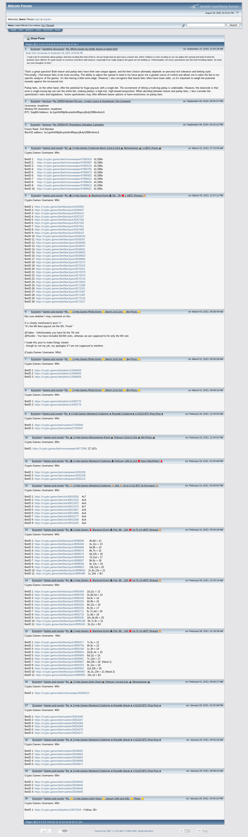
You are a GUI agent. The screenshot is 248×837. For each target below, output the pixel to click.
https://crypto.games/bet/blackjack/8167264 (59, 219)
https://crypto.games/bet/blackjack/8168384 (60, 242)
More (57, 30)
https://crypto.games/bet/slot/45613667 (57, 509)
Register (48, 30)
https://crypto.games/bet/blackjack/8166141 (59, 213)
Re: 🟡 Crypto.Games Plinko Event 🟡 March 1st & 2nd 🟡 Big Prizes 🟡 (103, 311)
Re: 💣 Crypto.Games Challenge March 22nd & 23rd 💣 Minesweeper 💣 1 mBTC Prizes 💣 (113, 148)
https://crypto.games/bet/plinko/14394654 (58, 370)
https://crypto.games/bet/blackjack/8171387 (60, 295)
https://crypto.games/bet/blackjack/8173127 (60, 301)
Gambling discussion (53, 49)
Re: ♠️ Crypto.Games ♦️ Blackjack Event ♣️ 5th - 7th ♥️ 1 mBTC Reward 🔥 (105, 195)
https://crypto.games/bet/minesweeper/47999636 (64, 182)
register (47, 19)
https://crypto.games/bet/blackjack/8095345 (59, 617)
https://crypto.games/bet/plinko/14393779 (58, 404)
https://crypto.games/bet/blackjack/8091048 (59, 648)
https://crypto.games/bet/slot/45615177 (57, 516)
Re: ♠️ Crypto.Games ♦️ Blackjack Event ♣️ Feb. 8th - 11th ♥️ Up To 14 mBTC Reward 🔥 (113, 529)
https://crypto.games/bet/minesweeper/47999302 (64, 175)
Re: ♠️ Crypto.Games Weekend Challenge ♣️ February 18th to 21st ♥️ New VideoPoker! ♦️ (114, 461)
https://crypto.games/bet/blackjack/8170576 (60, 275)
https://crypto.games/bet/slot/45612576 (57, 506)
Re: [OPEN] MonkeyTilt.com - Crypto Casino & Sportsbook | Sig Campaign (92, 101)
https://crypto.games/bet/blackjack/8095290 (60, 621)
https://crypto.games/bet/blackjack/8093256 (59, 604)
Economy (35, 49)
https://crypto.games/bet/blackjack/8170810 (60, 282)
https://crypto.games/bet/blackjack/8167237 (59, 216)
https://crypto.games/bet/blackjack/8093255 (59, 608)
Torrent (50, 25)
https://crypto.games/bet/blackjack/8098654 (60, 570)
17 (72, 44)
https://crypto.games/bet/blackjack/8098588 (59, 540)
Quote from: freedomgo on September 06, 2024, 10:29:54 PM (54, 53)
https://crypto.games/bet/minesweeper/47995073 (64, 172)
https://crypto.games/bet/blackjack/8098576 (59, 550)
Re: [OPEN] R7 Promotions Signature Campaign (78, 124)
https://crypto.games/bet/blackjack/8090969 (59, 655)
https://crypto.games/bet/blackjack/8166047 (59, 210)
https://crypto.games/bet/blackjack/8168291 (60, 239)
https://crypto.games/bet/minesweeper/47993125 (64, 165)
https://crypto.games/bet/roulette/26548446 (59, 791)
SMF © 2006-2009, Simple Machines (136, 831)
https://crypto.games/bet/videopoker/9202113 (60, 478)
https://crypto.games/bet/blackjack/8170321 (60, 268)
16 (69, 44)
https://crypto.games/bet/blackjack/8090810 (59, 652)
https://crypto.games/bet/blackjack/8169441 (60, 249)
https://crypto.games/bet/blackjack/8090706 (59, 645)
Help (21, 30)
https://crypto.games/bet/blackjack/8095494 (59, 544)
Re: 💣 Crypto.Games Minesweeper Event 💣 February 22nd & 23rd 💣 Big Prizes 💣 (110, 437)
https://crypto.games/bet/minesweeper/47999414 (64, 178)
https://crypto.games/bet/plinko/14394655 (58, 373)
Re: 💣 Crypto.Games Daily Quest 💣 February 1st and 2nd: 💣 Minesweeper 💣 (108, 682)
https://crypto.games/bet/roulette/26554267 (59, 719)
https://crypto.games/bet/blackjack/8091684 (59, 591)
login (37, 19)
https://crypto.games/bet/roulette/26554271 (59, 732)
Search (29, 30)
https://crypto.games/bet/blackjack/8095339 (59, 594)
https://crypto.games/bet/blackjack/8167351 (59, 226)
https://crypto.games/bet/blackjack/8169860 (60, 259)
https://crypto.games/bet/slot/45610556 (57, 496)
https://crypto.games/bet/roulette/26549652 (59, 750)
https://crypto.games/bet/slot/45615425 (57, 523)
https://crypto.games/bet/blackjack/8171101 (60, 288)
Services (46, 101)
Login (38, 30)
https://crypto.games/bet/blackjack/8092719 (59, 614)
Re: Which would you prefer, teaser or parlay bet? (92, 49)
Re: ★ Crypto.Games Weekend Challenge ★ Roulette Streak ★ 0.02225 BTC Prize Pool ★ (113, 705)
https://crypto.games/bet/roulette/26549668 (59, 760)
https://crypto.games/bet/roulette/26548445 (59, 788)
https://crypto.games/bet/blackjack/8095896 (59, 547)
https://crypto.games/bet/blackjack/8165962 (59, 206)
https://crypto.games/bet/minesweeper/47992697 (64, 162)
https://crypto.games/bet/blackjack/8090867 (59, 661)
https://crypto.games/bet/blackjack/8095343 (60, 624)
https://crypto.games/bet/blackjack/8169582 (60, 252)
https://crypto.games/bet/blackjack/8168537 (60, 246)
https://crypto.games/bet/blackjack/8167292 (59, 223)
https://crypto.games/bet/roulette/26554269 (59, 726)
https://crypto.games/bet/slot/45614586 (57, 513)
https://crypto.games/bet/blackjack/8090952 (59, 668)
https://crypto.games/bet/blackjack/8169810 (60, 255)
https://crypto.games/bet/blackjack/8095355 (59, 601)
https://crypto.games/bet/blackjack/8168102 (59, 232)
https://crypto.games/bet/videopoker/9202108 (60, 475)
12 (57, 44)
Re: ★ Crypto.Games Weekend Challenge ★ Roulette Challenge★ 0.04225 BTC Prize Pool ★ (113, 413)
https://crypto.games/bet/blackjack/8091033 (59, 665)
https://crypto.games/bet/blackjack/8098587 (59, 560)
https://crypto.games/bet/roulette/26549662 (59, 754)
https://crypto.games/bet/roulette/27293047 (59, 428)
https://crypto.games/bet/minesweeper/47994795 (64, 169)
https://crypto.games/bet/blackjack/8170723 (60, 278)
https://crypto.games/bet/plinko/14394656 (58, 376)
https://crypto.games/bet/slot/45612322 (57, 499)
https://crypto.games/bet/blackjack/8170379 (60, 272)
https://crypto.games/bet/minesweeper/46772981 (60, 448)
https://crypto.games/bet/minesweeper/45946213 (62, 693)
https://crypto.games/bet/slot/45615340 (57, 519)
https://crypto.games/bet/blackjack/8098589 (59, 563)
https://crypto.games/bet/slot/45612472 (57, 503)
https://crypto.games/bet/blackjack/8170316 (60, 265)
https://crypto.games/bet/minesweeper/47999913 (64, 185)
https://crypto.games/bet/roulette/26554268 (59, 723)
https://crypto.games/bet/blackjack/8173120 (60, 298)
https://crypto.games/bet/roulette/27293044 (59, 425)
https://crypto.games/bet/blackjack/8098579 (59, 554)
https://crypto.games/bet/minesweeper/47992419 (64, 159)
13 (60, 44)
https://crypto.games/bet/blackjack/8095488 (60, 573)
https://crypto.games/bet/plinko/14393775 (58, 401)
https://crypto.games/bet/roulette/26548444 (59, 785)
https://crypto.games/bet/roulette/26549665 (59, 757)
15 (66, 44)
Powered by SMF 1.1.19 (106, 831)
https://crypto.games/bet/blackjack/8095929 (59, 557)
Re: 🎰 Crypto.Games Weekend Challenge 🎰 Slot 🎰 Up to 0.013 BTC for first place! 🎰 (112, 485)
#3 (60, 322)
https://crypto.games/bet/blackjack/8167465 (59, 229)
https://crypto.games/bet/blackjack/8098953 (59, 567)
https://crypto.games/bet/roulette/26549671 (59, 764)
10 (52, 44)
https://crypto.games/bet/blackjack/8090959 (60, 675)
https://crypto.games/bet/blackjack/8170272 (60, 262)
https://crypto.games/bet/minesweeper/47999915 (64, 188)
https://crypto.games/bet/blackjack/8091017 (59, 642)
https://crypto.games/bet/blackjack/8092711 (59, 611)
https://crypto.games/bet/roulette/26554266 (59, 716)
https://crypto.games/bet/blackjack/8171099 (60, 285)
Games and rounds (53, 148)
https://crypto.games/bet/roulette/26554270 (59, 729)
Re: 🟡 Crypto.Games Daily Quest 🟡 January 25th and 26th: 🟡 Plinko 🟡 (105, 798)
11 (55, 44)
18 (75, 44)
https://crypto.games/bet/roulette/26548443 (59, 781)
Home (13, 30)
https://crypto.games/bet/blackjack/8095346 (59, 598)
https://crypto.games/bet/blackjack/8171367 (60, 291)
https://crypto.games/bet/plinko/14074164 (58, 809)
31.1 (43, 25)
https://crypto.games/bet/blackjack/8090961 (59, 658)
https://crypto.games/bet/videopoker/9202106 (60, 472)
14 (63, 44)
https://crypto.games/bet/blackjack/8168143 (60, 236)
